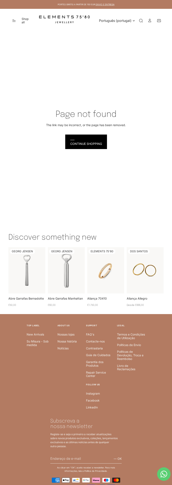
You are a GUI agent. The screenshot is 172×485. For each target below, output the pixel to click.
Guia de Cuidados (98, 355)
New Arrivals (35, 334)
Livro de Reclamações (126, 367)
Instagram (93, 393)
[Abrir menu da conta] (149, 20)
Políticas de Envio (129, 345)
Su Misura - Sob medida (38, 343)
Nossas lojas (65, 334)
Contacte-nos (95, 341)
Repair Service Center (96, 374)
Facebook (93, 400)
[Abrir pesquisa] (141, 20)
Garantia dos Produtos (94, 363)
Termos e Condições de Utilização (131, 336)
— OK (118, 458)
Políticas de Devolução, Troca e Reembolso (130, 355)
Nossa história (67, 341)
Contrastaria (94, 348)
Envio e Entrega (105, 4)
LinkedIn (92, 407)
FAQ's (90, 334)
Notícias (63, 348)
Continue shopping (86, 143)
